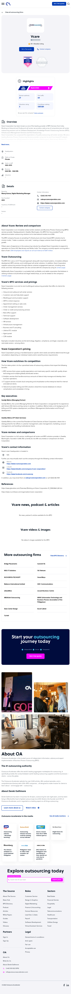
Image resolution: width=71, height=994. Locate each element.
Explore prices (57, 879)
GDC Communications (45, 584)
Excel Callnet (41, 609)
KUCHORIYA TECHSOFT (12, 577)
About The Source (9, 896)
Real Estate (51, 896)
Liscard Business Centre (45, 591)
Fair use (27, 945)
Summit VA (41, 564)
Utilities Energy (52, 922)
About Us (6, 957)
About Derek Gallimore (11, 965)
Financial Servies (53, 900)
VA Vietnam (41, 571)
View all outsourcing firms (14, 12)
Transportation (52, 919)
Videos (5, 922)
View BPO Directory (57, 556)
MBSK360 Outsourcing (12, 598)
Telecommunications (54, 911)
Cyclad (6, 616)
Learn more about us (12, 808)
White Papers (7, 915)
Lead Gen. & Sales (31, 915)
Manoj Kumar (6, 193)
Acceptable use (30, 948)
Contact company (44, 208)
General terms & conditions (34, 937)
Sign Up (6, 941)
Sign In (5, 937)
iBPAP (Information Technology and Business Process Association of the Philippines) (49, 600)
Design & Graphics (31, 900)
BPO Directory (8, 904)
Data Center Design (11, 609)
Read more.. (5, 144)
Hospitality (51, 904)
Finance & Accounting (32, 907)
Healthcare (51, 915)
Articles (5, 911)
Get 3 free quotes (59, 3)
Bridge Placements (10, 564)
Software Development (33, 922)
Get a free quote (27, 49)
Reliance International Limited (14, 584)
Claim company (38, 113)
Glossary (6, 926)
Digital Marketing (31, 904)
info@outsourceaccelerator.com (17, 972)
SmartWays (41, 577)
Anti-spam (28, 941)
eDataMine (8, 591)
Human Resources (31, 911)
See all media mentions (58, 816)
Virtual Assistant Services (33, 926)
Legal (49, 907)
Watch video (31, 808)
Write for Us (7, 961)
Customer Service (31, 896)
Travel (49, 926)
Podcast (5, 907)
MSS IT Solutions (10, 571)
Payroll (27, 919)
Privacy (27, 952)
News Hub (6, 900)
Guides (5, 919)
